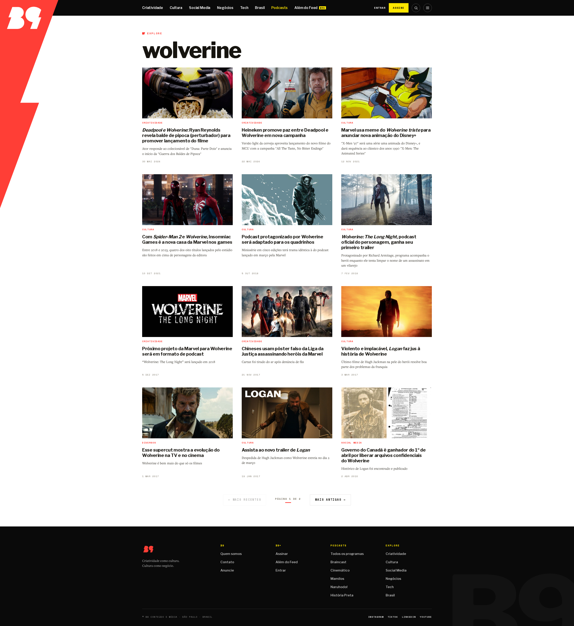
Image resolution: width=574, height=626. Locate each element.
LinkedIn (409, 617)
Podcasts (279, 8)
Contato (227, 562)
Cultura (176, 8)
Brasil (260, 8)
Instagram (376, 617)
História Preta (341, 595)
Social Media (199, 8)
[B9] (29, 8)
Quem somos (231, 554)
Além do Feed (305, 8)
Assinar (282, 554)
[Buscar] (416, 8)
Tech (244, 8)
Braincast (338, 562)
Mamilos (337, 579)
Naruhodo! (339, 587)
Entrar (380, 8)
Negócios (225, 8)
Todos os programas (347, 554)
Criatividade (152, 8)
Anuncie (227, 570)
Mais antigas (330, 500)
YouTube (426, 617)
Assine (398, 8)
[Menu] (427, 8)
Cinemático (340, 570)
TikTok (393, 617)
